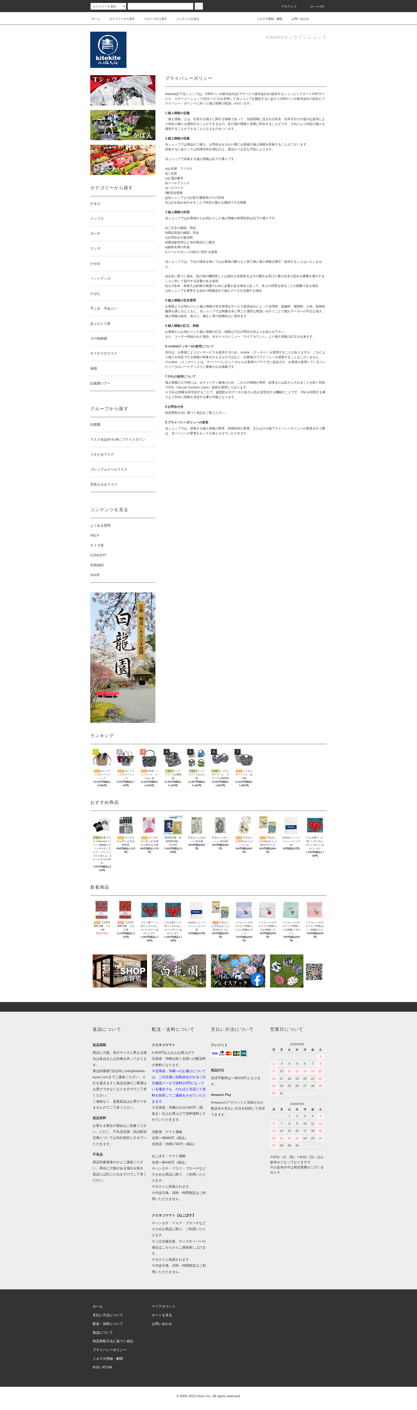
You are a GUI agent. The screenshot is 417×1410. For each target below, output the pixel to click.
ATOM (107, 1367)
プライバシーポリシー (109, 1350)
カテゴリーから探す (122, 19)
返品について (103, 1332)
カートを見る (162, 1315)
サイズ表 (97, 545)
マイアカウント (163, 1306)
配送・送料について (108, 1324)
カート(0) (317, 6)
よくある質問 (100, 525)
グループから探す (155, 19)
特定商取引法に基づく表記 (113, 1341)
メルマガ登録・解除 (270, 19)
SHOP (95, 575)
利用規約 (97, 565)
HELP (94, 535)
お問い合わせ (300, 19)
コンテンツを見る (187, 19)
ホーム (95, 19)
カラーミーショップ (188, 99)
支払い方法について (108, 1315)
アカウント (289, 6)
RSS (96, 1367)
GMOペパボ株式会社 (220, 94)
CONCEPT (98, 555)
